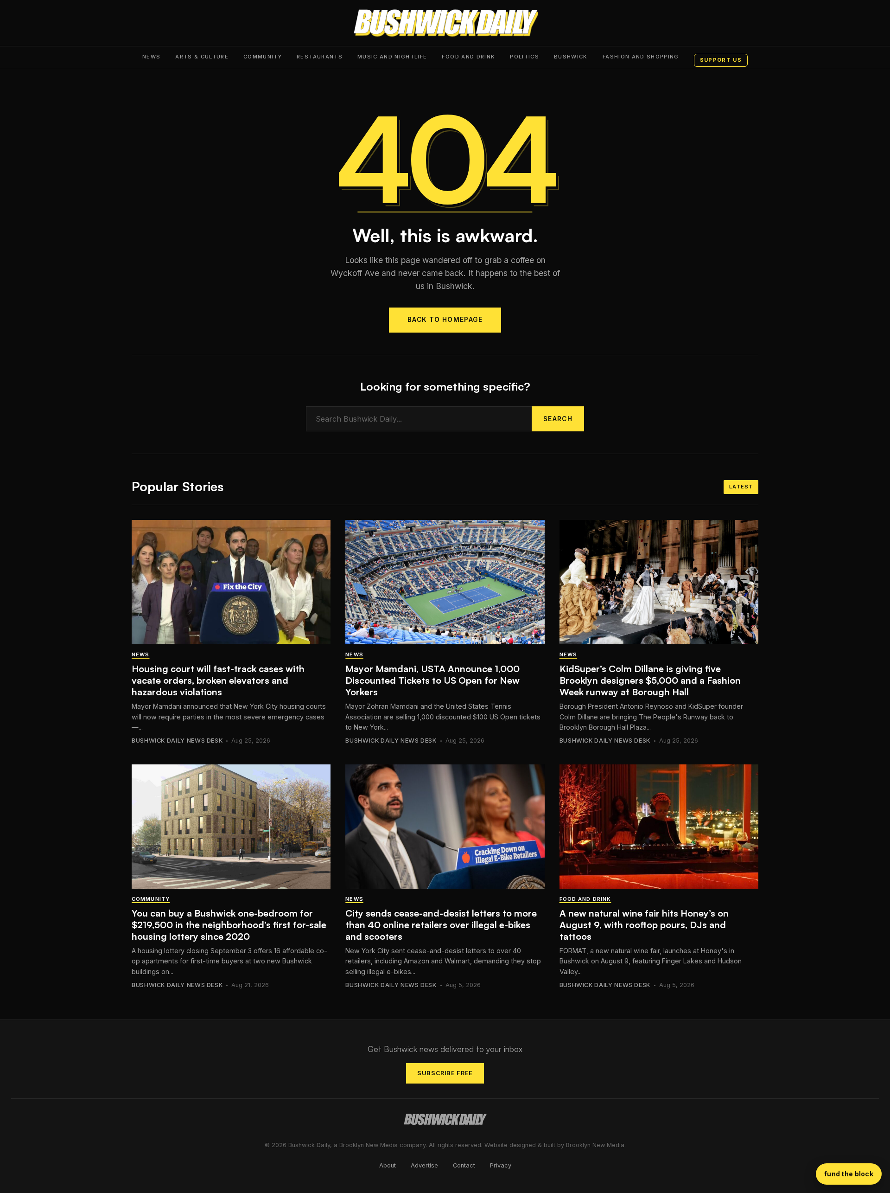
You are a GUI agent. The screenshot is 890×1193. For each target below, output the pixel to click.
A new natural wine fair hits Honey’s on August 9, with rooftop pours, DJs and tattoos (644, 924)
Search (557, 419)
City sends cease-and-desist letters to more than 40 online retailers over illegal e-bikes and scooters (441, 924)
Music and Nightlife (392, 56)
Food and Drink (468, 56)
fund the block (848, 1174)
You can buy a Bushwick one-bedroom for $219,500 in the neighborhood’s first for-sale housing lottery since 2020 (229, 924)
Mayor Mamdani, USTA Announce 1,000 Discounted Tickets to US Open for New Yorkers (432, 680)
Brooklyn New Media (595, 1145)
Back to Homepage (445, 319)
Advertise (424, 1165)
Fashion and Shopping (641, 56)
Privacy (500, 1165)
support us (721, 60)
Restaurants (320, 56)
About (387, 1165)
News (151, 56)
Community (262, 56)
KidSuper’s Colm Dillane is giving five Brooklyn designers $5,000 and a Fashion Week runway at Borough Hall (650, 680)
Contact (464, 1165)
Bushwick (571, 56)
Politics (524, 56)
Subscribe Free (445, 1073)
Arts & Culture (202, 56)
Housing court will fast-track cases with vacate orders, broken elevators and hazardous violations (218, 680)
